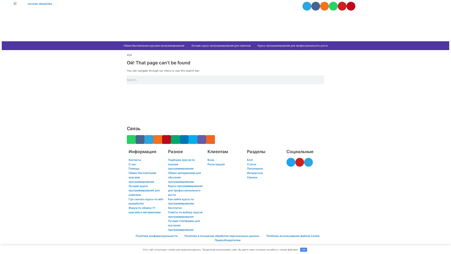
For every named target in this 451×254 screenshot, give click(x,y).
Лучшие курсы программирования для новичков (221, 45)
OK (303, 249)
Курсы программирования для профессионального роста (293, 45)
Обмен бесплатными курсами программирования (153, 45)
